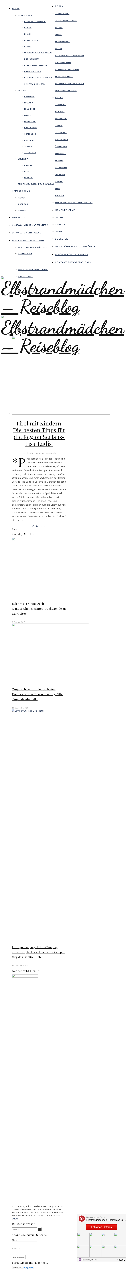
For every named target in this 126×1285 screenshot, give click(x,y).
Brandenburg (31, 40)
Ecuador (28, 178)
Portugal (29, 140)
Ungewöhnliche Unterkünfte (30, 225)
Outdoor (23, 204)
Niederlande (30, 127)
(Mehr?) (16, 1218)
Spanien (28, 146)
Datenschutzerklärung (68, 1281)
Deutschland (25, 15)
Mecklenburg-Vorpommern (38, 53)
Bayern (28, 28)
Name (15, 1240)
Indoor (22, 198)
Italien (28, 115)
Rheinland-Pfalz (32, 71)
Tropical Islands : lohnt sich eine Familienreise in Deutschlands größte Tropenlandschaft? (37, 694)
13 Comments (49, 452)
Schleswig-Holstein (34, 84)
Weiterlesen (39, 526)
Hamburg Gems (21, 191)
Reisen (16, 8)
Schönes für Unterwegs (26, 232)
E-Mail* (16, 1248)
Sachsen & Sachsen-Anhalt (38, 78)
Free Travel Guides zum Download (36, 184)
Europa (22, 90)
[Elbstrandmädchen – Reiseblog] (63, 355)
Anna (14, 529)
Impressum (63, 1278)
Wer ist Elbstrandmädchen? (32, 247)
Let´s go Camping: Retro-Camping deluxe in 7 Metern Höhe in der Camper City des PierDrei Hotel (38, 952)
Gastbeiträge (25, 253)
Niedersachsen (31, 59)
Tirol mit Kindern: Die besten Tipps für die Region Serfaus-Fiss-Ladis (39, 433)
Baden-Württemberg (35, 21)
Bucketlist (18, 217)
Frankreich (30, 109)
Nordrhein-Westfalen (35, 65)
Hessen (28, 46)
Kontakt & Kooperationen (28, 240)
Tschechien (30, 152)
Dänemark (29, 96)
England (28, 103)
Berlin (27, 34)
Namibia (28, 165)
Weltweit (23, 159)
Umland (22, 210)
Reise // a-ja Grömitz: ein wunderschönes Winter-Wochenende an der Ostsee (39, 608)
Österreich (30, 134)
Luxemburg (30, 121)
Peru (26, 171)
